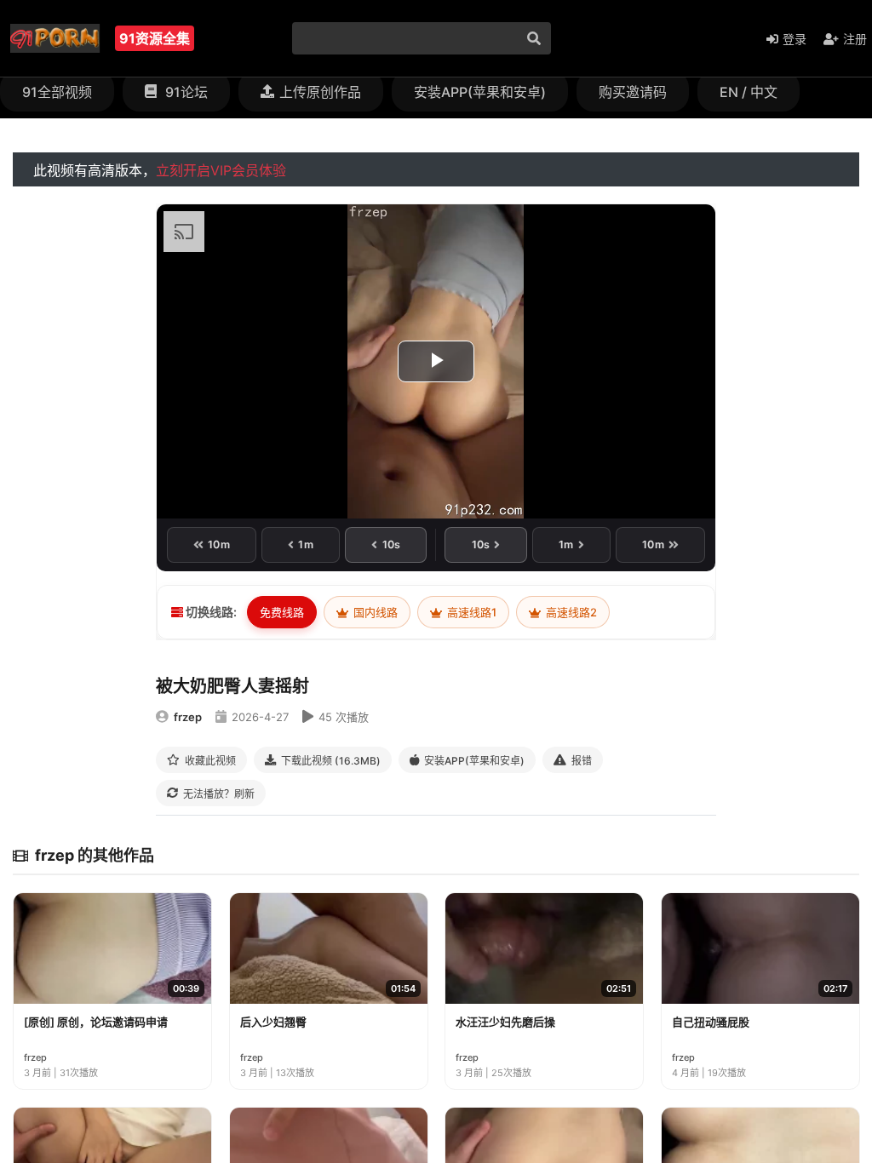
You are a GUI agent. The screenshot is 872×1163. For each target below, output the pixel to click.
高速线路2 (570, 612)
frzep (188, 717)
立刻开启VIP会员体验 (221, 170)
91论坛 (185, 91)
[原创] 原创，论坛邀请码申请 (96, 1021)
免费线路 (282, 612)
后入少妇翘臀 (273, 1021)
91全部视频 (57, 91)
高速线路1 (470, 612)
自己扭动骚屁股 (710, 1021)
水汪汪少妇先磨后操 (505, 1021)
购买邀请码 (633, 91)
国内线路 (374, 612)
